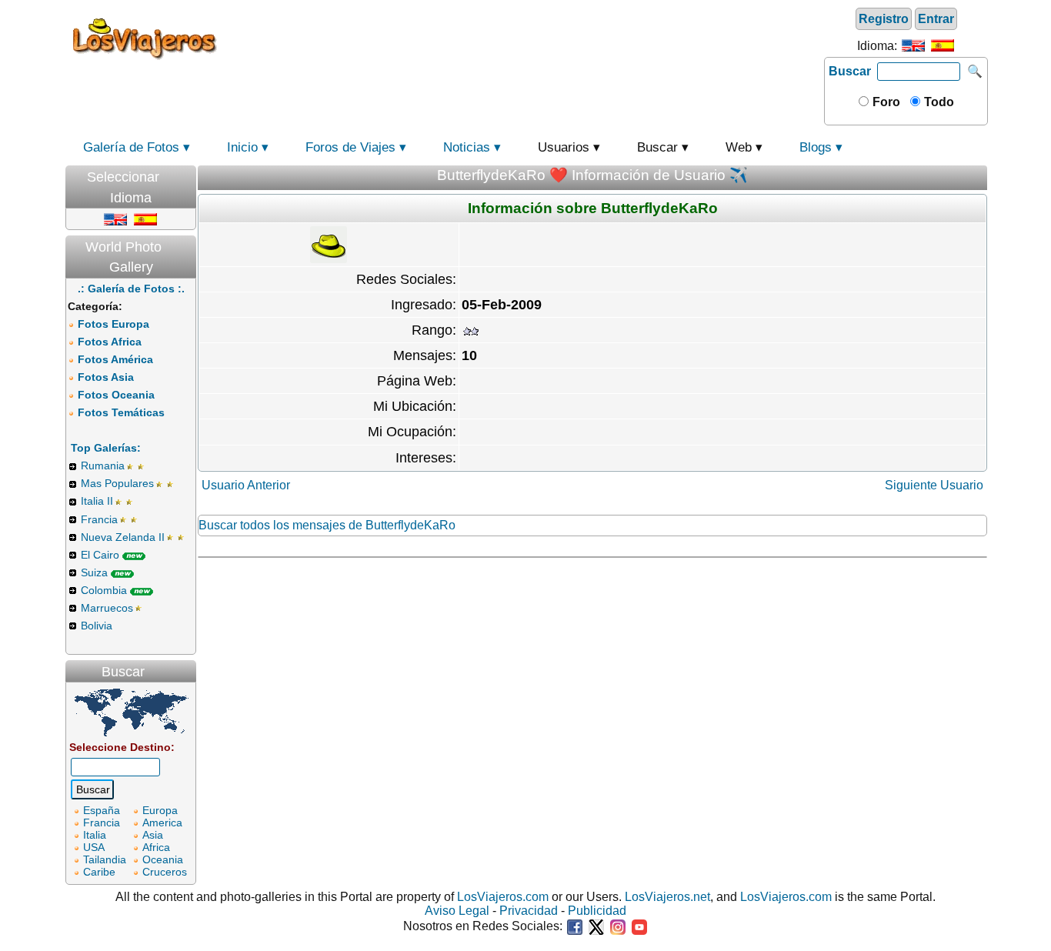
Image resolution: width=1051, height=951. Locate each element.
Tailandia (104, 859)
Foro (884, 101)
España (101, 810)
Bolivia (96, 625)
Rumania (103, 465)
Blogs (815, 147)
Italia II (97, 501)
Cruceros (164, 872)
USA (94, 847)
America (162, 822)
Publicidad (597, 910)
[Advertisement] (523, 37)
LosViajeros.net (667, 896)
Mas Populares (117, 483)
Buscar (850, 71)
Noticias (466, 147)
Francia (99, 519)
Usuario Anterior (246, 485)
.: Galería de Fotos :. (131, 288)
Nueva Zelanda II (123, 537)
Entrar (936, 18)
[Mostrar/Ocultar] (188, 173)
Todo (937, 101)
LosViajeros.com (503, 896)
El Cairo (100, 555)
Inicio (242, 147)
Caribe (99, 872)
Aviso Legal (457, 910)
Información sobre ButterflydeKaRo (593, 208)
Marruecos (107, 608)
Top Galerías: (106, 448)
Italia (94, 835)
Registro (884, 18)
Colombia (104, 590)
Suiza (94, 572)
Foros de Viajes (350, 147)
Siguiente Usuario (934, 485)
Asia (152, 835)
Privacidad (528, 910)
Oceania (162, 859)
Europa (160, 810)
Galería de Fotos (131, 147)
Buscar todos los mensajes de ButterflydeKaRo (327, 525)
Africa (156, 847)
